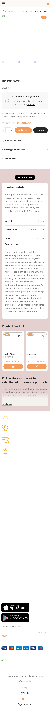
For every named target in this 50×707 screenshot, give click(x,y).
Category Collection (13, 497)
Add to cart (23, 130)
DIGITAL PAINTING (10, 511)
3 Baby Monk (9, 354)
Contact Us (6, 490)
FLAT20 (31, 104)
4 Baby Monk (32, 354)
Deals (4, 542)
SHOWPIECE (11, 11)
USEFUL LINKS (8, 533)
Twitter (4, 578)
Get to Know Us (10, 461)
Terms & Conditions (10, 485)
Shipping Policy (8, 475)
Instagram (6, 573)
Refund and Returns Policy (13, 480)
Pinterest (5, 587)
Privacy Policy (7, 471)
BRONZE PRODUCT (10, 521)
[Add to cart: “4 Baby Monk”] (37, 366)
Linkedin (5, 582)
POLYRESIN (26, 11)
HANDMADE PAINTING (11, 502)
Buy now (40, 130)
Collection (6, 537)
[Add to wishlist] (19, 336)
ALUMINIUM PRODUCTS (12, 516)
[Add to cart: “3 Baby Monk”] (13, 366)
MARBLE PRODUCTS (11, 506)
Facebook (6, 568)
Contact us (6, 592)
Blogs (4, 556)
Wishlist (4, 547)
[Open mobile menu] (3, 3)
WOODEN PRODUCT (10, 525)
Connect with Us (10, 563)
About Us (5, 466)
